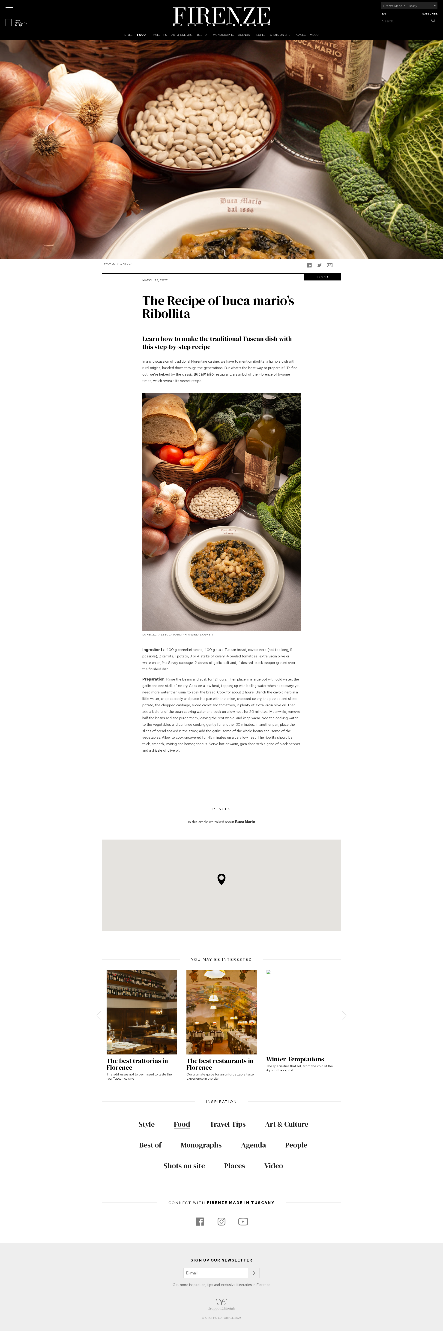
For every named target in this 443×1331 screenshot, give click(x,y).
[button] (221, 879)
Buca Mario (245, 821)
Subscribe (429, 13)
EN (384, 13)
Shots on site (280, 35)
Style (128, 35)
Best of (202, 35)
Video (314, 35)
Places (300, 35)
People (259, 35)
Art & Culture (181, 35)
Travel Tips (158, 35)
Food (141, 35)
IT (391, 13)
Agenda (244, 35)
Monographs (223, 35)
